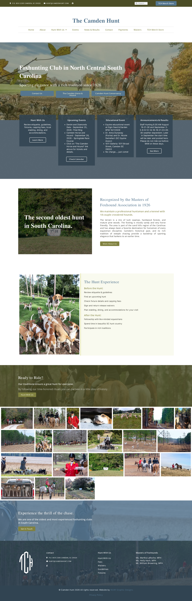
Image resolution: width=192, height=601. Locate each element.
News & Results (92, 29)
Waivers (138, 29)
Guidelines (103, 569)
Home (31, 29)
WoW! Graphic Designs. (121, 589)
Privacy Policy (96, 595)
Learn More (37, 140)
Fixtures (102, 572)
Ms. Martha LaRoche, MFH (148, 557)
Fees (100, 561)
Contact (109, 29)
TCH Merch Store (155, 29)
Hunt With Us (57, 29)
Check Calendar (76, 159)
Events (75, 29)
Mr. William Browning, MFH (149, 563)
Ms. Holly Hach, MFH (146, 560)
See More (154, 151)
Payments (123, 29)
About (43, 29)
